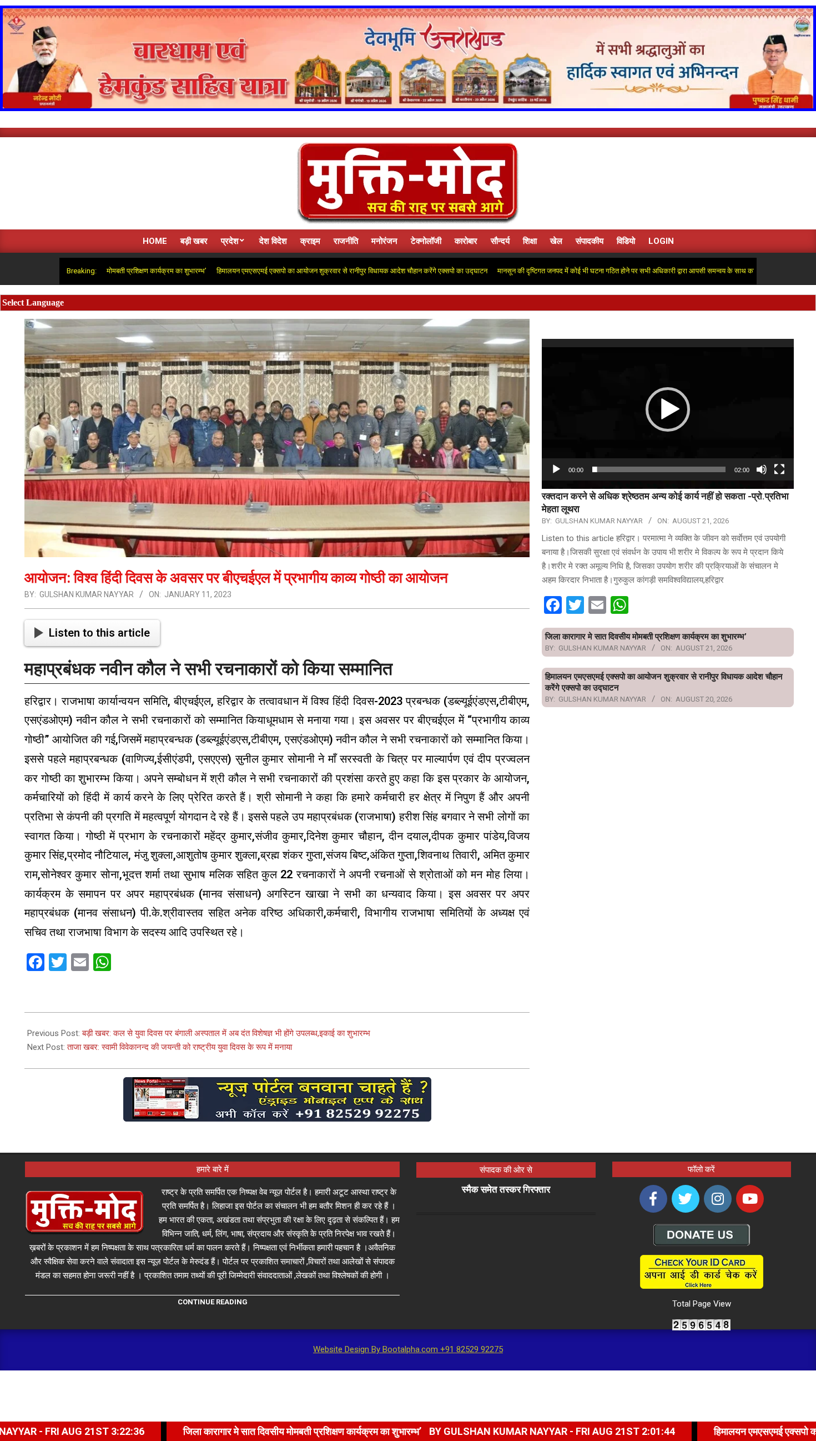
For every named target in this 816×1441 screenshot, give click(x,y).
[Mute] (761, 469)
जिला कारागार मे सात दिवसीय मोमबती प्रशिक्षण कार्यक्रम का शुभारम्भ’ (646, 637)
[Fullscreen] (779, 469)
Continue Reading (213, 1302)
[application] (668, 410)
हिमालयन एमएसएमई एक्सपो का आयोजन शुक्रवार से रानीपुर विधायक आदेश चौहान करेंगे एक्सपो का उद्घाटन (291, 271)
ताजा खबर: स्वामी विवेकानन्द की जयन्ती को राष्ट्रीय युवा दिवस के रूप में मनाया (179, 1047)
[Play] (556, 469)
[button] (668, 409)
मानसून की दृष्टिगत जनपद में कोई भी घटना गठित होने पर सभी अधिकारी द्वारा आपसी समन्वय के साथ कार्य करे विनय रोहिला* (591, 271)
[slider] (659, 469)
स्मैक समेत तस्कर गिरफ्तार (506, 1189)
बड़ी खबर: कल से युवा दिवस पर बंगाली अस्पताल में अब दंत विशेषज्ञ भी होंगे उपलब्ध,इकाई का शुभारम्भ (226, 1033)
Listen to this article (99, 632)
